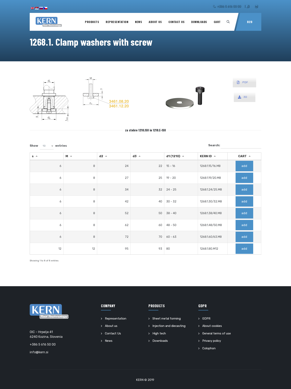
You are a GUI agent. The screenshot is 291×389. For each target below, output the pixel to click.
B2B (250, 22)
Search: (214, 145)
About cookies (212, 326)
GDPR (206, 318)
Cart (217, 22)
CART (242, 156)
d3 (135, 156)
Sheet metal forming (166, 318)
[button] (47, 146)
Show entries (48, 145)
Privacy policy (211, 341)
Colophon (209, 348)
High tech (159, 333)
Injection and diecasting (168, 326)
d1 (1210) (173, 156)
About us (155, 22)
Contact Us (176, 22)
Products (92, 22)
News (138, 22)
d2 (101, 156)
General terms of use (216, 333)
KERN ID (206, 156)
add (244, 166)
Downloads (199, 22)
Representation (117, 22)
